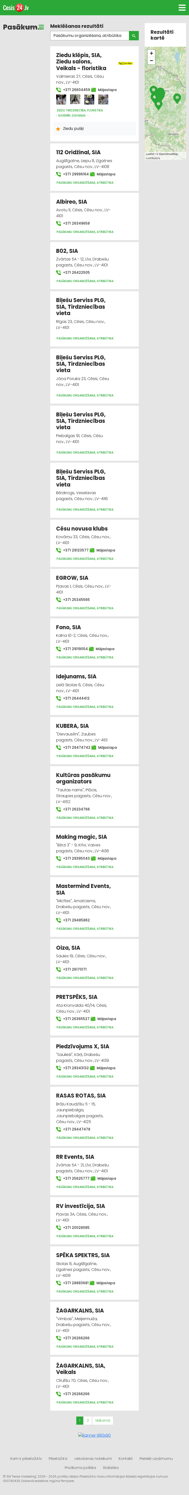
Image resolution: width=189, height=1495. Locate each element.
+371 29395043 (74, 858)
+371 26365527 (74, 1018)
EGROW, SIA (72, 578)
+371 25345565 (76, 599)
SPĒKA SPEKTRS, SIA (83, 1255)
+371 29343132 (73, 1068)
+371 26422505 (76, 272)
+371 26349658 (76, 223)
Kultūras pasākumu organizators (83, 778)
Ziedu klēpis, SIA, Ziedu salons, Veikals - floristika (81, 61)
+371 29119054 (73, 648)
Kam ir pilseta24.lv (26, 1458)
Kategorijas (25, 27)
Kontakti (126, 1458)
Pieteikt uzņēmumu (156, 1458)
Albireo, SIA (71, 202)
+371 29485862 (76, 920)
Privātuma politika (80, 1467)
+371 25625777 (74, 1178)
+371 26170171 (74, 969)
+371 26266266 (76, 1338)
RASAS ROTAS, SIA (81, 1095)
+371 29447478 (76, 1129)
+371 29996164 (73, 174)
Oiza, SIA (68, 948)
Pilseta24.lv (58, 1458)
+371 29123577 (73, 550)
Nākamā (102, 1420)
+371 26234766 (76, 809)
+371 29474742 (74, 747)
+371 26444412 (76, 698)
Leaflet (150, 154)
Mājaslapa (105, 89)
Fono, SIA (68, 627)
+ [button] (151, 53)
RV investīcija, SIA (80, 1206)
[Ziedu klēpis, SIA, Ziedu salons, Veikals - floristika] (61, 99)
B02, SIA (67, 251)
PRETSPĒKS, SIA (76, 997)
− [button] (151, 61)
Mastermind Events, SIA (83, 889)
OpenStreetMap (168, 154)
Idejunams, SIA (76, 676)
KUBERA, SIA (72, 726)
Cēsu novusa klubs (82, 529)
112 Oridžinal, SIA (78, 152)
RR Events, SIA (75, 1157)
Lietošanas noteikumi (93, 1458)
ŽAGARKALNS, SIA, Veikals (80, 1369)
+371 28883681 (73, 1283)
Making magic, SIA (81, 837)
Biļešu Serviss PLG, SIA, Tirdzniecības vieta (81, 306)
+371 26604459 (74, 89)
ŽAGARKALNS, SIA (80, 1310)
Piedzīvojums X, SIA (82, 1046)
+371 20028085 (76, 1227)
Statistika (111, 1467)
